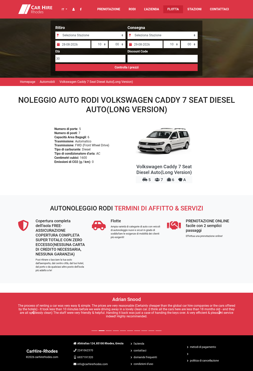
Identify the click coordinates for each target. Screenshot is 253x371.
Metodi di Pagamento (203, 347)
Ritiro (60, 27)
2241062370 (85, 350)
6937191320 (85, 357)
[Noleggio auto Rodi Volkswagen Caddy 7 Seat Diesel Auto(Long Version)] (164, 141)
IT (63, 9)
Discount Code (137, 51)
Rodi (132, 9)
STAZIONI (194, 9)
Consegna (136, 27)
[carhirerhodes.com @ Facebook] (80, 9)
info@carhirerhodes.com (92, 364)
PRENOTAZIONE (108, 9)
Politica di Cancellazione (204, 360)
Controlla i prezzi (127, 67)
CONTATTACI (219, 9)
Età (57, 51)
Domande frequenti (145, 357)
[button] (33, 312)
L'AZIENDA (151, 9)
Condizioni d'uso (143, 364)
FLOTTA (173, 9)
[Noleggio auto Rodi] (35, 9)
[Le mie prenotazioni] (73, 9)
